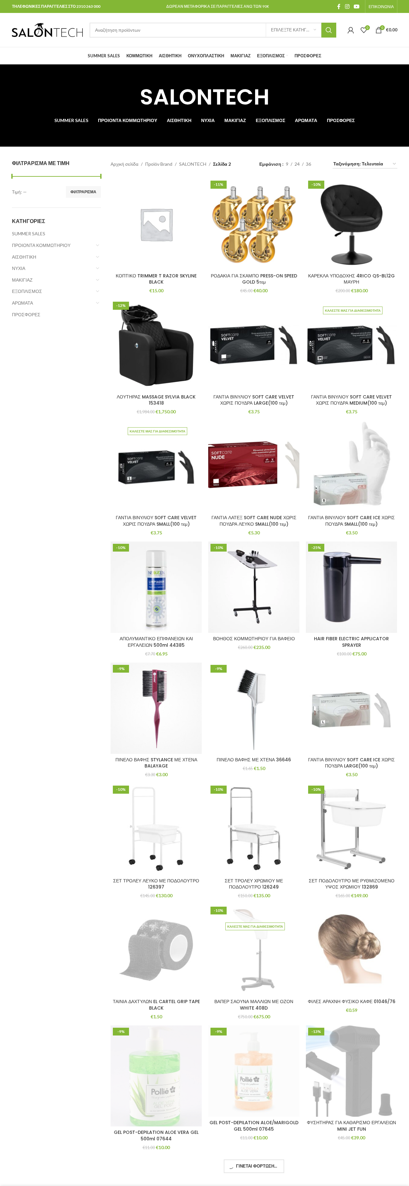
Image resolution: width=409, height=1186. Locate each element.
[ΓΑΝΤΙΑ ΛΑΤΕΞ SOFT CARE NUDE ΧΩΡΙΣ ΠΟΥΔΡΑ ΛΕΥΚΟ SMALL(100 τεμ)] (253, 466)
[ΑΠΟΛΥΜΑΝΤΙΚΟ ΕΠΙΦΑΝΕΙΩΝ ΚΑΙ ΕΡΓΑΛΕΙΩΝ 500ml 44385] (156, 587)
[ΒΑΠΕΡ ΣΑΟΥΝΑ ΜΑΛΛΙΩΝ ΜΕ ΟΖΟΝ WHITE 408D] (253, 950)
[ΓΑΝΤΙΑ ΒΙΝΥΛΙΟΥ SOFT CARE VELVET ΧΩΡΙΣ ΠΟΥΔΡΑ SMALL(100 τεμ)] (156, 466)
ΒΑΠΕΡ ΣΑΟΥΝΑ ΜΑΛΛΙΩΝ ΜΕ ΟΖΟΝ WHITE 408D (253, 1004)
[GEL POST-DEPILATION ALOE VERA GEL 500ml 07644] (156, 1075)
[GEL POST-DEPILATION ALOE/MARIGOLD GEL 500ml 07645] (253, 1071)
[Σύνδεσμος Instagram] (347, 6)
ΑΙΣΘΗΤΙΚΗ (24, 257)
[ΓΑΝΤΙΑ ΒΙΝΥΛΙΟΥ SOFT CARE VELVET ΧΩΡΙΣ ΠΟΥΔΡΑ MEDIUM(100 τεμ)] (351, 345)
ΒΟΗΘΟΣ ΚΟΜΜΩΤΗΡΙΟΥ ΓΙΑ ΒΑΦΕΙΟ (254, 638)
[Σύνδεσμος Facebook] (339, 6)
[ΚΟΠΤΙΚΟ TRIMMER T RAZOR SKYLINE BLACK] (156, 224)
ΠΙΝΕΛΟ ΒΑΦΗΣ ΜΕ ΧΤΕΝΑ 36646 (254, 759)
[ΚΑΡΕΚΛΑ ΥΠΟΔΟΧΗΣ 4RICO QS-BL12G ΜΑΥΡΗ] (351, 224)
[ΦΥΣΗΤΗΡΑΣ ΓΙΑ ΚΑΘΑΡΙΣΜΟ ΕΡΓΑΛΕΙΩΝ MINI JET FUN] (351, 1071)
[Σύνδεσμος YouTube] (356, 6)
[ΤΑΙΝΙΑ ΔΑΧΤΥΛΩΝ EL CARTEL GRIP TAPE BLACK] (156, 950)
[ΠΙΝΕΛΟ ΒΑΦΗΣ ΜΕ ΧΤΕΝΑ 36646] (253, 708)
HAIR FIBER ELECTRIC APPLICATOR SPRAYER (351, 641)
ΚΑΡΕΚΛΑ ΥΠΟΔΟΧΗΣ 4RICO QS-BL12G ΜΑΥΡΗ (351, 279)
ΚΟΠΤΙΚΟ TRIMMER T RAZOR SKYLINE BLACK (156, 279)
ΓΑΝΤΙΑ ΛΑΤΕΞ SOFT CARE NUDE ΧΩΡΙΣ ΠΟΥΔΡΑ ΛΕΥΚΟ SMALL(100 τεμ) (253, 520)
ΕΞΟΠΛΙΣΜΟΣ (27, 291)
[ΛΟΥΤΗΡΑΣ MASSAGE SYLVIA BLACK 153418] (156, 345)
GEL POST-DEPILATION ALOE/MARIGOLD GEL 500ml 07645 (254, 1125)
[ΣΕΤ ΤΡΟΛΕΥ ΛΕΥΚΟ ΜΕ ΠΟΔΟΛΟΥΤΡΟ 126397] (156, 829)
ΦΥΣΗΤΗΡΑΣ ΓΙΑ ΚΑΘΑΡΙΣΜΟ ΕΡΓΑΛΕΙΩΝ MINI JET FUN (351, 1125)
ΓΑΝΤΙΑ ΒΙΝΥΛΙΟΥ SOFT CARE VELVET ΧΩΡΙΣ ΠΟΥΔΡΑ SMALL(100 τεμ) (156, 520)
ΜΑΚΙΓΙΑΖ (22, 280)
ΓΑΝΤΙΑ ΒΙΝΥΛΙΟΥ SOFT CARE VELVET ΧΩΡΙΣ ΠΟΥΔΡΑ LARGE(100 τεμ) (253, 400)
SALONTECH (192, 164)
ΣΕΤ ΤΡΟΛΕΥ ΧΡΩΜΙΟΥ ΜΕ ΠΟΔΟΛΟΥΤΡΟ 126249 (254, 884)
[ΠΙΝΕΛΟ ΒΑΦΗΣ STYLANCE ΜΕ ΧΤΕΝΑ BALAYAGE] (156, 708)
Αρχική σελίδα (124, 164)
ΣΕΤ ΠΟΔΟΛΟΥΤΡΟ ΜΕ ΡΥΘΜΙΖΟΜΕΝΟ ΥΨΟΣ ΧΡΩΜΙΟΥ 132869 (351, 884)
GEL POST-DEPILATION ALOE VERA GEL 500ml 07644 (156, 1135)
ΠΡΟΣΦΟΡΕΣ (26, 314)
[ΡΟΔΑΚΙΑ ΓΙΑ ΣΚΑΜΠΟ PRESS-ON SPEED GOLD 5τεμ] (253, 224)
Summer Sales (28, 233)
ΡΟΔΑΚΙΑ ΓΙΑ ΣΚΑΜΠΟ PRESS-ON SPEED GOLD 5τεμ (254, 279)
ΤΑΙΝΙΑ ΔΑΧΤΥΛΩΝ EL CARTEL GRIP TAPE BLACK (156, 1004)
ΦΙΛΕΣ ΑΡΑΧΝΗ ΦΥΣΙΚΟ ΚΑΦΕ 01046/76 (351, 1001)
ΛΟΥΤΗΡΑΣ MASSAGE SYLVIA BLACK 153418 (156, 400)
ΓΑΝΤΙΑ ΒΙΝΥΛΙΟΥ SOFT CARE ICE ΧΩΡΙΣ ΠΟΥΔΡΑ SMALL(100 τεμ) (351, 520)
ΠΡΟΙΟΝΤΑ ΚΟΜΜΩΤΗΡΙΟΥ (41, 245)
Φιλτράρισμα (83, 191)
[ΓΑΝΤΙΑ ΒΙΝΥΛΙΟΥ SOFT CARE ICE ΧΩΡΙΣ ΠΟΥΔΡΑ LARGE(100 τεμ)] (351, 708)
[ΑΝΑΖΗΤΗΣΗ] (328, 30)
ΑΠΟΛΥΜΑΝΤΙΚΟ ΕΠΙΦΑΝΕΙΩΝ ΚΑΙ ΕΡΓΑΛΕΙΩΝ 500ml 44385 (156, 641)
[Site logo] (47, 29)
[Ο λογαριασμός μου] (350, 30)
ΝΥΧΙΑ (18, 268)
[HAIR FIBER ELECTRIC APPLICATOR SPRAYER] (351, 587)
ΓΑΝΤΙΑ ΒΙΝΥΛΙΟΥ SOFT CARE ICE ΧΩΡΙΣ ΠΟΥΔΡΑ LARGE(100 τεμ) (351, 762)
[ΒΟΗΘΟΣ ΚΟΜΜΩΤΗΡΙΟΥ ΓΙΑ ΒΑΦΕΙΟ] (253, 587)
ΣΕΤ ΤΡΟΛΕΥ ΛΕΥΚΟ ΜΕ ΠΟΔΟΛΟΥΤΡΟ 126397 (156, 884)
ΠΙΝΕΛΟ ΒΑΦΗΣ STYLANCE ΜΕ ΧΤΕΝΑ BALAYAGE (156, 762)
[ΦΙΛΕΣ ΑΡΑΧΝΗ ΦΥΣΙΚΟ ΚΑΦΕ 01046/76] (351, 950)
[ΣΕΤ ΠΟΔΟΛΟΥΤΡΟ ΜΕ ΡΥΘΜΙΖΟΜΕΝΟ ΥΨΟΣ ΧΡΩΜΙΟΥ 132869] (351, 829)
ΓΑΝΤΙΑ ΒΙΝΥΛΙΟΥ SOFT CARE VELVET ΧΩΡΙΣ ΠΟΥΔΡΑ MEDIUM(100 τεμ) (351, 400)
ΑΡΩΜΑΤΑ (22, 303)
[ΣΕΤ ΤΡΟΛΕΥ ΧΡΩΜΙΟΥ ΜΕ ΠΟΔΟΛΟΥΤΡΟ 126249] (253, 829)
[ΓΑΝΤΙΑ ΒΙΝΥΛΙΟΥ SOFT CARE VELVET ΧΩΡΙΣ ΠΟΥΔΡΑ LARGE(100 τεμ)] (253, 345)
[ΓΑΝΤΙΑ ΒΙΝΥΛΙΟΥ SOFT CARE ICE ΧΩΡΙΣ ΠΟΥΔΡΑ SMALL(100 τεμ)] (351, 466)
